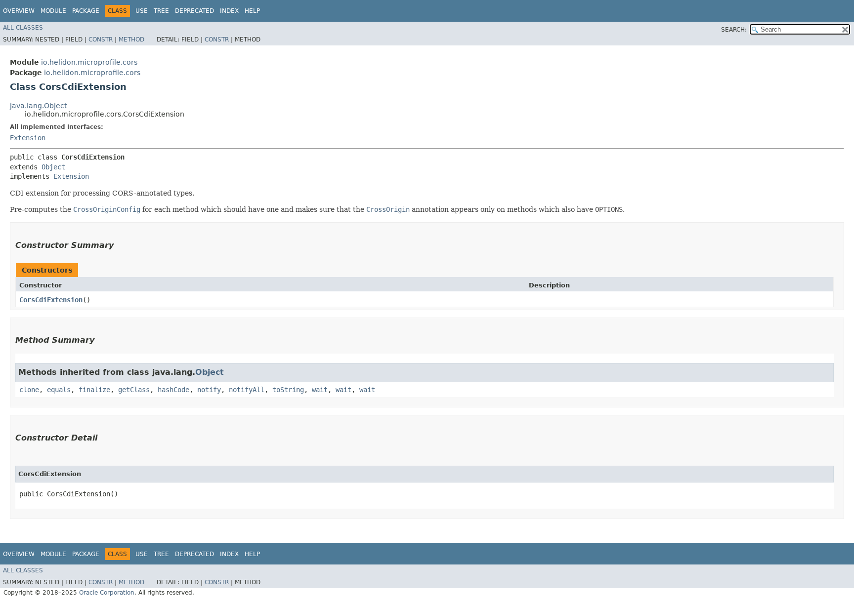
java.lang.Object (38, 106)
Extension (27, 138)
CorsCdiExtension (51, 300)
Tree (161, 10)
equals (59, 390)
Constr (100, 39)
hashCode (173, 390)
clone (29, 390)
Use (141, 10)
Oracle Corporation (106, 592)
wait (320, 390)
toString (288, 390)
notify (209, 390)
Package (85, 10)
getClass (134, 390)
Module (53, 10)
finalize (94, 390)
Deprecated (194, 10)
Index (229, 10)
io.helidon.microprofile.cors (89, 62)
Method (131, 39)
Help (252, 10)
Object (53, 167)
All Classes (23, 27)
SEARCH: (734, 29)
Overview (19, 10)
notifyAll (246, 390)
